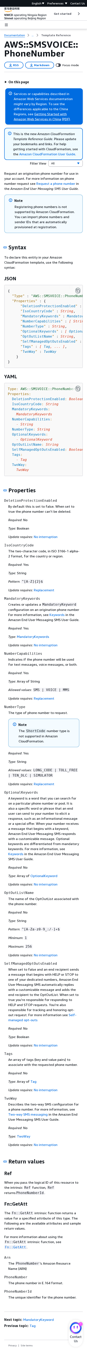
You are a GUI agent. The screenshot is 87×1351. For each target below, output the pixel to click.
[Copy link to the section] (5, 247)
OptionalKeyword (43, 876)
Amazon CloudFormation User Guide (47, 154)
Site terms (27, 1345)
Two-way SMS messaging (28, 1114)
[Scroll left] (50, 13)
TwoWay (50, 352)
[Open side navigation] (6, 24)
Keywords (57, 615)
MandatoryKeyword (38, 1319)
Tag (47, 347)
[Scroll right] (78, 13)
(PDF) (66, 119)
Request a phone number (55, 183)
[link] (56, 35)
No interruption (45, 537)
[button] (16, 82)
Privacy (12, 1345)
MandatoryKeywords (33, 637)
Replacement (44, 590)
